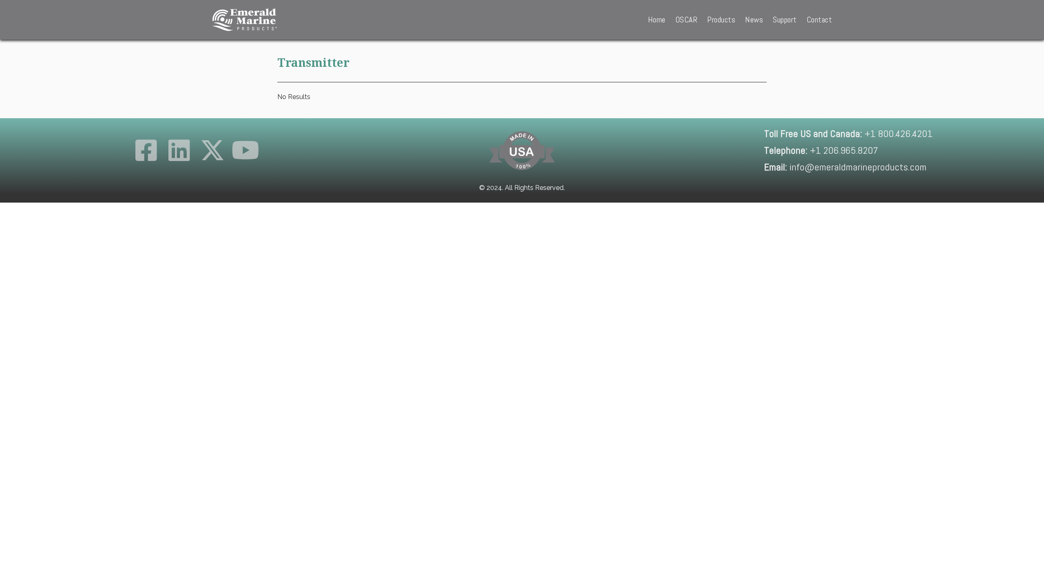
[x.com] (212, 150)
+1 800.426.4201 (848, 133)
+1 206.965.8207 (821, 150)
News (754, 19)
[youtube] (245, 150)
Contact (819, 19)
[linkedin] (179, 150)
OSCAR (686, 19)
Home (657, 19)
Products (721, 19)
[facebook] (146, 150)
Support (785, 19)
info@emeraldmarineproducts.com (845, 167)
